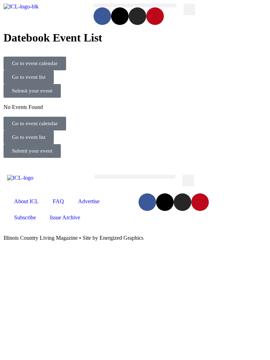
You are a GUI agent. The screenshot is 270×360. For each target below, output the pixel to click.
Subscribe (25, 217)
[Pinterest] (155, 16)
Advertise (88, 201)
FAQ (58, 201)
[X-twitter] (120, 16)
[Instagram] (137, 16)
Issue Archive (65, 217)
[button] (135, 5)
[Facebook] (102, 16)
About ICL (26, 201)
